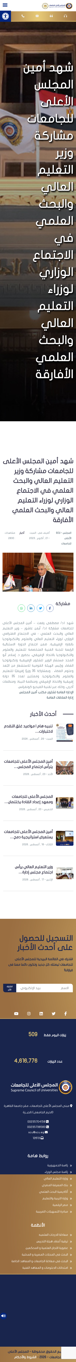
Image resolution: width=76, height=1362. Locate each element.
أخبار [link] (21, 533)
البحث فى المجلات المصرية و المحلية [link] (45, 1254)
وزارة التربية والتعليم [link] (55, 1198)
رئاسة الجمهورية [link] (57, 1165)
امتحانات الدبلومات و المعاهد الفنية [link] (45, 1267)
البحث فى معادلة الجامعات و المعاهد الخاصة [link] (39, 1261)
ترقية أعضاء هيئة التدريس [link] (52, 1241)
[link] (5, 16)
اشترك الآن (10, 988)
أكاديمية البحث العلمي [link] (53, 1191)
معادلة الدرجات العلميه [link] (53, 1234)
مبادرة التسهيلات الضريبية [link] (52, 1211)
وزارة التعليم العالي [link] (56, 1178)
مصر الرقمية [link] (60, 1205)
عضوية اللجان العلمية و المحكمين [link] (47, 1248)
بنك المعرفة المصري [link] (55, 1185)
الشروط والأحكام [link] (25, 1357)
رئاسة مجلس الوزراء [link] (56, 1172)
